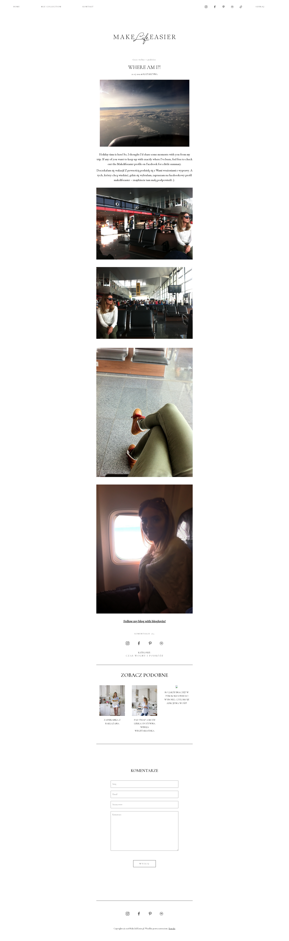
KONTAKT (88, 7)
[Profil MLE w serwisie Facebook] (214, 6)
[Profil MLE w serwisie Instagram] (206, 6)
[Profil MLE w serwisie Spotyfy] (232, 6)
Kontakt (172, 928)
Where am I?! (144, 67)
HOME (16, 7)
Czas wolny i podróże (144, 60)
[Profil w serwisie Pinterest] (223, 6)
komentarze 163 (144, 634)
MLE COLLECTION (51, 7)
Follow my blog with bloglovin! (144, 621)
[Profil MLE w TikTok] (241, 6)
